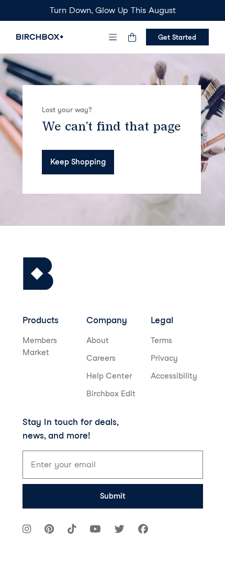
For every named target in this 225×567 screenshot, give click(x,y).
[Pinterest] (49, 530)
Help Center (109, 376)
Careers (101, 358)
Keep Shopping (78, 162)
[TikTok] (72, 530)
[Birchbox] (38, 273)
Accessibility (174, 376)
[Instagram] (26, 530)
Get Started (177, 37)
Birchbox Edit (111, 393)
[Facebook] (143, 530)
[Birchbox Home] (39, 37)
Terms (161, 340)
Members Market (39, 346)
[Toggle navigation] (112, 37)
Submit (113, 496)
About (97, 340)
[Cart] (132, 37)
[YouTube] (94, 530)
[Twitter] (120, 530)
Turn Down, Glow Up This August (113, 10)
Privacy (164, 358)
